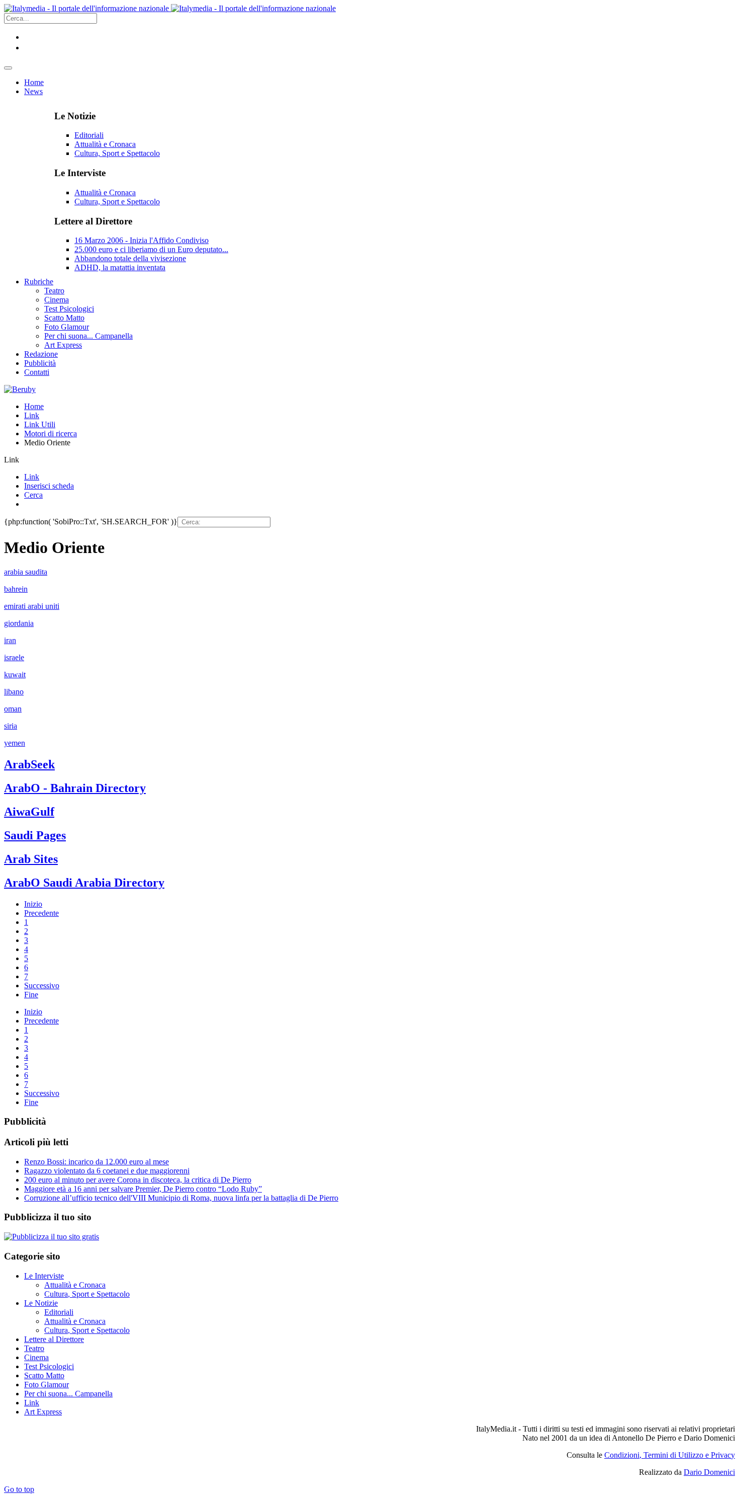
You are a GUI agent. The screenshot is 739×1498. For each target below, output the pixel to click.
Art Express (43, 1411)
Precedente (41, 913)
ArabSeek (29, 764)
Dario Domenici (709, 1472)
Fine (31, 994)
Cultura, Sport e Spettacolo (117, 153)
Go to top (19, 1489)
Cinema (36, 1357)
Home (34, 406)
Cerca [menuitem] (33, 495)
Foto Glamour (46, 1384)
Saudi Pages (35, 835)
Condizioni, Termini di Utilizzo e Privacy (669, 1455)
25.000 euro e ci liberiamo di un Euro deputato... (151, 249)
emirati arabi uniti (31, 606)
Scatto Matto (44, 1375)
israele (14, 657)
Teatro (34, 1348)
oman (13, 708)
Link (31, 415)
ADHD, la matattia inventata (119, 267)
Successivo (41, 985)
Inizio (33, 904)
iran (10, 640)
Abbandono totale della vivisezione (130, 258)
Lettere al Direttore (54, 1339)
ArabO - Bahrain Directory (75, 788)
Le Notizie (41, 1303)
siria (10, 726)
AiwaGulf (29, 811)
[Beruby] (20, 389)
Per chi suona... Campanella (68, 1393)
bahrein (16, 589)
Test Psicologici (49, 1366)
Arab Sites (31, 858)
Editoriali (89, 135)
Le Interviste (44, 1276)
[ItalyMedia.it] (170, 8)
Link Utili (39, 424)
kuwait (15, 674)
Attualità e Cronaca (105, 144)
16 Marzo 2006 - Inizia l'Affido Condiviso (141, 240)
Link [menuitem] (31, 476)
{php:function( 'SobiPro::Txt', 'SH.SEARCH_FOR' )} (90, 521)
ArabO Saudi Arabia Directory (84, 882)
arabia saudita (25, 572)
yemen (14, 743)
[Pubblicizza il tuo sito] (51, 1236)
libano (14, 691)
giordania (19, 623)
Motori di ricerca (50, 433)
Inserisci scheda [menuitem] (49, 486)
